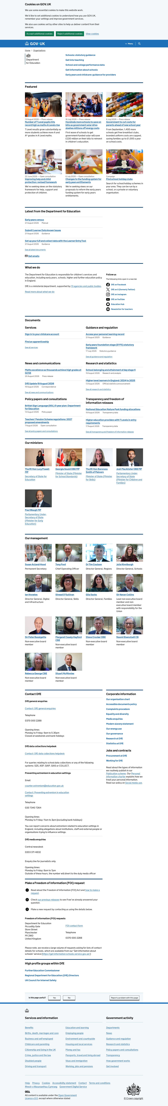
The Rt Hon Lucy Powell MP (37, 470)
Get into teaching (75, 60)
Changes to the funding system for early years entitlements (83, 181)
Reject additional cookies (70, 33)
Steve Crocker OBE (96, 637)
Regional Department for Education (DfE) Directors (52, 975)
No (71, 998)
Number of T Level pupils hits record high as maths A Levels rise (42, 123)
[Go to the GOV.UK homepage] (35, 43)
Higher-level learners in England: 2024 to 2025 (110, 380)
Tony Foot (60, 564)
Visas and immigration (76, 1060)
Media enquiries (114, 718)
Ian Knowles (31, 594)
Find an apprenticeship (37, 341)
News (109, 1033)
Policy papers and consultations (122, 1049)
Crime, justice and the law (38, 1055)
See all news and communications (39, 392)
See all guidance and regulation (99, 356)
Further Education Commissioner (42, 970)
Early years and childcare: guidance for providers (91, 74)
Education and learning (77, 1027)
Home (27, 50)
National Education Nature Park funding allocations (113, 409)
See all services (31, 347)
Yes (57, 998)
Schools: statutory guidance (80, 55)
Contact (82, 1083)
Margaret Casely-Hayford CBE (68, 639)
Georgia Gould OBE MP (67, 469)
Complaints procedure (118, 709)
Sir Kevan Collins (125, 594)
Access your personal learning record (105, 334)
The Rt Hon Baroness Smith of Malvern (97, 470)
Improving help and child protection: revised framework (41, 181)
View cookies (92, 34)
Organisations (39, 50)
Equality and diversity (117, 714)
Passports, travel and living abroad (83, 1055)
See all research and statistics (98, 389)
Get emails (33, 256)
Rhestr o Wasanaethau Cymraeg (41, 1086)
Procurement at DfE (116, 755)
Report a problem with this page (124, 998)
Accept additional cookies (39, 33)
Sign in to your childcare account (42, 334)
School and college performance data (85, 64)
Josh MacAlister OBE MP (129, 469)
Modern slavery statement (120, 723)
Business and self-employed (39, 1038)
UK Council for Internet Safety (40, 980)
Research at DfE (114, 738)
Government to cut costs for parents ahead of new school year (123, 123)
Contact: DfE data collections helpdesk (45, 753)
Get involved (112, 1066)
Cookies (46, 1083)
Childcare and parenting (37, 1044)
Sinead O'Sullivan (64, 594)
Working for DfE (114, 760)
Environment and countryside (80, 1038)
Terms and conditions (99, 1083)
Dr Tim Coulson (94, 564)
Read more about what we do (39, 291)
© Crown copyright (133, 1098)
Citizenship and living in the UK (40, 1049)
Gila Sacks (91, 594)
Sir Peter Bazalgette (35, 637)
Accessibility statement (64, 1083)
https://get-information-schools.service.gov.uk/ (66, 954)
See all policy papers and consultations (41, 431)
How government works (118, 1060)
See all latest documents (35, 250)
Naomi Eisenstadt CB (127, 637)
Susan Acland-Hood (35, 564)
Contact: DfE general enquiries (40, 708)
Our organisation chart (118, 699)
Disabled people (33, 1060)
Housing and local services (79, 1044)
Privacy (36, 1083)
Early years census (34, 219)
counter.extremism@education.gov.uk (44, 785)
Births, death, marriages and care (42, 1033)
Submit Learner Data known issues (43, 230)
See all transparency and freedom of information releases (110, 432)
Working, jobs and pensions (79, 1066)
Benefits (29, 1027)
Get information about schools (82, 69)
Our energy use (114, 728)
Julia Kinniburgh (124, 564)
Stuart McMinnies (64, 673)
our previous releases (48, 899)
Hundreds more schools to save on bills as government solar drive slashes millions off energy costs (83, 125)
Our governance (114, 733)
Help (27, 1083)
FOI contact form (74, 925)
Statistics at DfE (114, 743)
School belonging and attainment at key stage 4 (111, 370)
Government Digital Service (73, 1086)
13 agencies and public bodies (86, 286)
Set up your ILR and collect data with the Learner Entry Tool (55, 240)
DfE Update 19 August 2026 (39, 383)
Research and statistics (118, 1044)
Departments (113, 1027)
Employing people (75, 1033)
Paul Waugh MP (33, 510)
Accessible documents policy (121, 704)
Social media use (133, 782)
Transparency (113, 1055)
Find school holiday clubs (119, 179)
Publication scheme (116, 773)
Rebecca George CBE (36, 673)
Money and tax (73, 1049)
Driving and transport (35, 1066)
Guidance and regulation (118, 1038)
